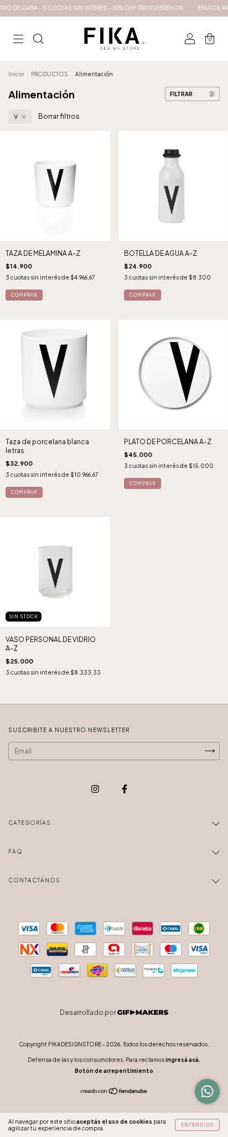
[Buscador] (38, 40)
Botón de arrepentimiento (114, 1070)
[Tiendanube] (114, 1092)
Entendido (197, 1125)
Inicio (16, 74)
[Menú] (18, 40)
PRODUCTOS (49, 74)
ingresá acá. (182, 1059)
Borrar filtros (59, 116)
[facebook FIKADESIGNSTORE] (124, 789)
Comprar (24, 295)
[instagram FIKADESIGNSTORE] (95, 789)
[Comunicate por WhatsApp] (207, 1091)
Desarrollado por (88, 1012)
